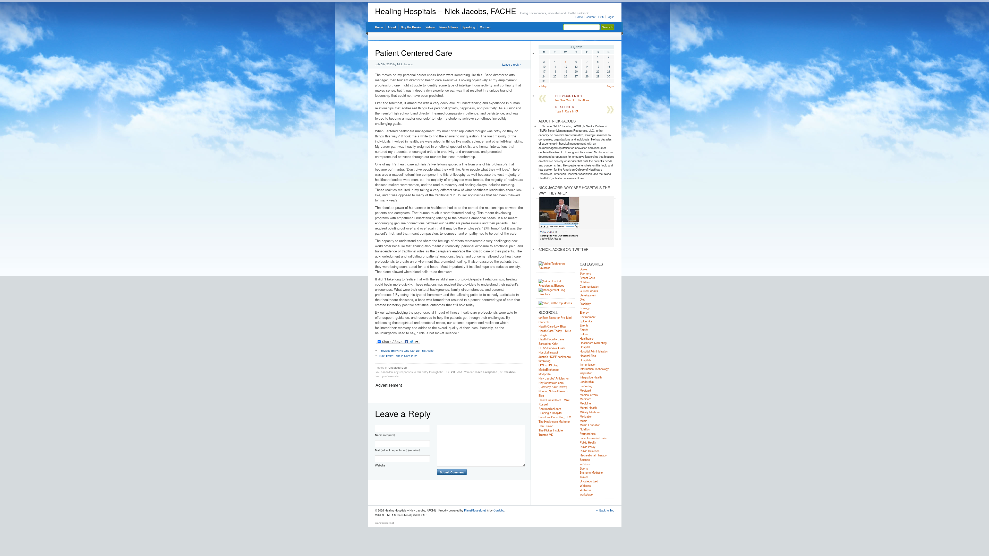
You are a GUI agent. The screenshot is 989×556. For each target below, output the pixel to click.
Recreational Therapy (593, 455)
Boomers (585, 273)
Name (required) (385, 435)
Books (584, 269)
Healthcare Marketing (593, 343)
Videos (430, 27)
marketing (586, 386)
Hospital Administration (594, 351)
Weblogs (585, 485)
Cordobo (498, 510)
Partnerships (588, 433)
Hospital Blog (588, 356)
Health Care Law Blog (552, 326)
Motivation (586, 416)
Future (584, 334)
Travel (583, 477)
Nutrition (585, 429)
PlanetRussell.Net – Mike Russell (554, 402)
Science (585, 459)
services (585, 464)
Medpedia (545, 374)
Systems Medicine (591, 472)
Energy (584, 312)
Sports (584, 468)
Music (583, 421)
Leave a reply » (512, 64)
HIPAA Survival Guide (552, 348)
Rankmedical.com (550, 409)
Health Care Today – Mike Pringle (555, 333)
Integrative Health (591, 377)
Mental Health (588, 407)
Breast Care (587, 278)
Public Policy (587, 447)
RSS (601, 17)
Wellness (585, 490)
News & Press (448, 27)
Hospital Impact (548, 352)
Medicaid (585, 390)
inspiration (586, 373)
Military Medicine (590, 412)
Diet (582, 299)
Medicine (585, 403)
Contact (485, 27)
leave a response (486, 372)
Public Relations (590, 451)
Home (579, 17)
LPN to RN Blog (548, 365)
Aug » (610, 86)
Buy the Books (411, 27)
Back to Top (606, 510)
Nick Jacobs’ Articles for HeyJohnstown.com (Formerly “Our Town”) (554, 382)
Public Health (588, 442)
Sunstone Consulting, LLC (555, 417)
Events (584, 325)
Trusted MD (546, 435)
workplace (586, 494)
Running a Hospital (550, 413)
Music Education (590, 425)
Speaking (469, 27)
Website (380, 465)
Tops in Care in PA (398, 356)
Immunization (588, 364)
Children (585, 282)
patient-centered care (593, 438)
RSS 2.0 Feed (453, 372)
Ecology (585, 308)
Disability (585, 304)
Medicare (585, 399)
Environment (587, 317)
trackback (510, 372)
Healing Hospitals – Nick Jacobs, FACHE (445, 10)
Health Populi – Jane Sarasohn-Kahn (551, 341)
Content (590, 17)
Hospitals (585, 360)
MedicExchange (549, 369)
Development (588, 295)
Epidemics (586, 321)
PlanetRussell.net (475, 510)
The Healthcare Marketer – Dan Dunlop (555, 423)
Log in (610, 17)
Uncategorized (397, 367)
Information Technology (594, 369)
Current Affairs (589, 291)
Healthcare (586, 338)
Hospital (585, 347)
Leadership (587, 382)
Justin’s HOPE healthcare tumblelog (555, 359)
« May (543, 86)
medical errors (589, 395)
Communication (589, 286)
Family (584, 330)
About (392, 27)
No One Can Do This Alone (406, 350)
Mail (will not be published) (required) (398, 450)
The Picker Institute (551, 430)
